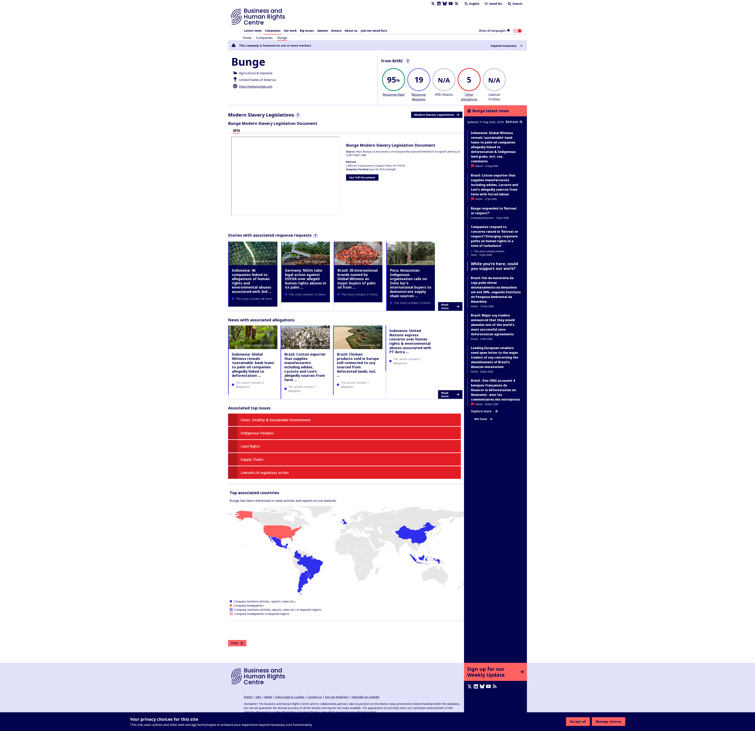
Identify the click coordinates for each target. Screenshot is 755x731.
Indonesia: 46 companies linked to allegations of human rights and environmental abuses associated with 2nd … (251, 281)
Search (517, 4)
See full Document (362, 177)
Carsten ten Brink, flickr (366, 261)
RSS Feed (480, 419)
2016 (236, 130)
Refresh (512, 122)
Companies (273, 30)
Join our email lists (374, 30)
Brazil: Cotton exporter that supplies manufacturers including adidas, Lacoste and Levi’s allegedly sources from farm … (305, 367)
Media (268, 697)
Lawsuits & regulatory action (265, 472)
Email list (495, 4)
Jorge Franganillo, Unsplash (259, 345)
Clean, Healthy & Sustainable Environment (276, 419)
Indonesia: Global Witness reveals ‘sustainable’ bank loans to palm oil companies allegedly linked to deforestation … (253, 365)
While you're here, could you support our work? (494, 266)
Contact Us (315, 697)
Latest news (253, 30)
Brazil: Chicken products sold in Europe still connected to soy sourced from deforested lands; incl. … (358, 365)
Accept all (578, 721)
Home (247, 38)
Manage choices (608, 721)
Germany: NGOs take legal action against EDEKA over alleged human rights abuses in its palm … (305, 279)
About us (351, 30)
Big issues (307, 30)
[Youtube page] (450, 4)
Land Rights (250, 446)
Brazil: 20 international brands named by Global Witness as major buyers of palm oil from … (357, 279)
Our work (290, 30)
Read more (445, 306)
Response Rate (393, 94)
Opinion (322, 30)
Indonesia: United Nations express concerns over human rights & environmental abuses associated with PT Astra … (410, 341)
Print (234, 643)
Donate (336, 30)
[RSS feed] (456, 4)
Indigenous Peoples (257, 433)
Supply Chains (252, 459)
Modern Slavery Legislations (434, 115)
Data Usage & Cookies (289, 697)
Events (248, 697)
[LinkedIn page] (438, 4)
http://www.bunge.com (255, 86)
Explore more (481, 411)
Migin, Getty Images (315, 261)
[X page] (433, 4)
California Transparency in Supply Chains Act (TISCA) (375, 165)
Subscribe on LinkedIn (365, 697)
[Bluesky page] (444, 4)
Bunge (282, 38)
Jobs (258, 697)
